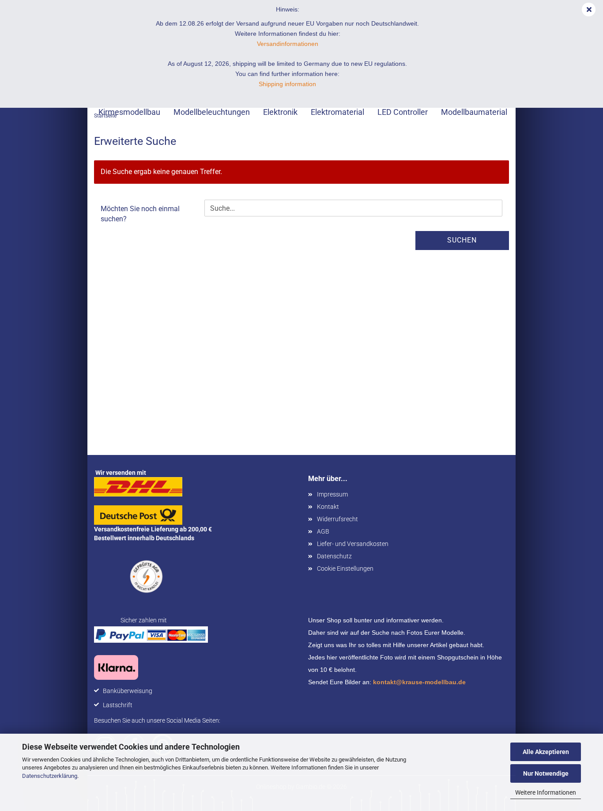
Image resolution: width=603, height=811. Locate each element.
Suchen (462, 240)
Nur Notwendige (546, 773)
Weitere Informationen (545, 792)
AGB (323, 531)
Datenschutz (334, 556)
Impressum (332, 494)
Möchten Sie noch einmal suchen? (140, 214)
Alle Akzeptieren (546, 751)
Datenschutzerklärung (49, 776)
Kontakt (328, 506)
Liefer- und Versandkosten (352, 543)
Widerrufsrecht (337, 519)
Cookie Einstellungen (345, 568)
